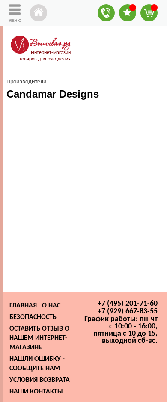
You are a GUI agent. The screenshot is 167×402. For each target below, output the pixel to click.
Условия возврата (39, 380)
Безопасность (33, 317)
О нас (51, 305)
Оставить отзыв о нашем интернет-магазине (39, 338)
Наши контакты (36, 391)
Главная (23, 305)
